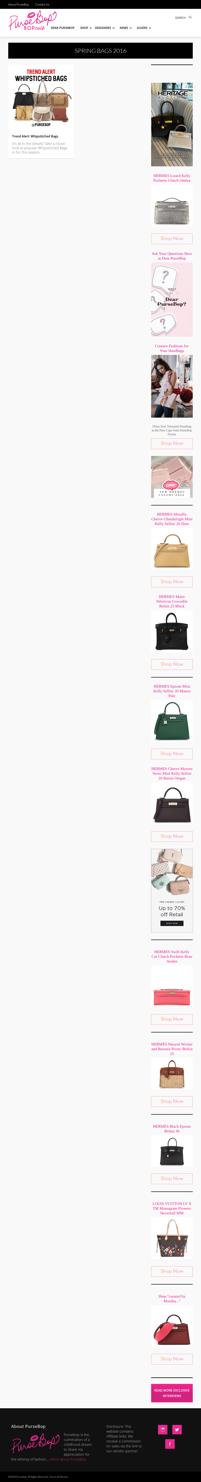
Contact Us (42, 4)
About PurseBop (18, 4)
